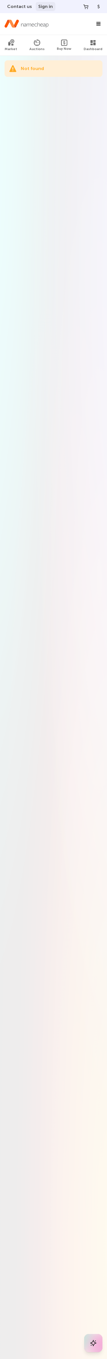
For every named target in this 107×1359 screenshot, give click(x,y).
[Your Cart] (85, 6)
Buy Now (64, 49)
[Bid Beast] (93, 1343)
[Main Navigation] (98, 24)
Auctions (37, 49)
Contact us (19, 6)
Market (11, 49)
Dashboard (93, 49)
